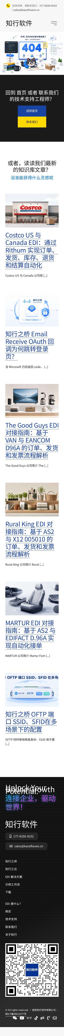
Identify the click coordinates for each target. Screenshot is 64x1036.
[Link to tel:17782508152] (48, 1018)
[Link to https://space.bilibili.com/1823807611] (22, 1018)
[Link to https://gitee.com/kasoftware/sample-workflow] (42, 1018)
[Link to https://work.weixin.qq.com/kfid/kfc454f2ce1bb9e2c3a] (15, 1018)
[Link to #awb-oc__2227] (54, 23)
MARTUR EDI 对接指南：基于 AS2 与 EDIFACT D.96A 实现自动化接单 (30, 634)
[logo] (19, 21)
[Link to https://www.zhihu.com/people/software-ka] (29, 1018)
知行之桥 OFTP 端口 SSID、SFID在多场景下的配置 (31, 721)
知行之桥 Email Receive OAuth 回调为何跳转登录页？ (29, 345)
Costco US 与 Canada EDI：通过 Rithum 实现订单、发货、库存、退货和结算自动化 (31, 249)
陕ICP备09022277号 (15, 1014)
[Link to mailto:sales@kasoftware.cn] (55, 1018)
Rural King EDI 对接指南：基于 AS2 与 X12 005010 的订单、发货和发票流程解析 (29, 538)
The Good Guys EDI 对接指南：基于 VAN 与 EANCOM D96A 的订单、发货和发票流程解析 (32, 440)
